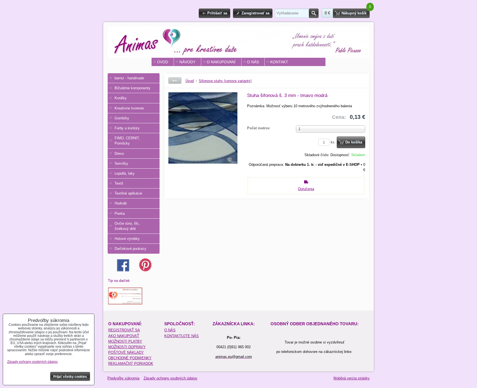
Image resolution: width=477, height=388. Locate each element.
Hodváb (121, 203)
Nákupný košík (354, 13)
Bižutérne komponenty (132, 88)
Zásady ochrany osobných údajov (170, 378)
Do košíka (353, 142)
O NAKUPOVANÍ (221, 62)
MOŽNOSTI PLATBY (125, 341)
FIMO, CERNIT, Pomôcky (127, 140)
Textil (119, 183)
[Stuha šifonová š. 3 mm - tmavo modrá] (202, 133)
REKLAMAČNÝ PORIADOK (130, 363)
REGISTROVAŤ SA (124, 330)
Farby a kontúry (127, 128)
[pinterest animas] (145, 270)
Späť (174, 80)
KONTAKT (279, 62)
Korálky (121, 98)
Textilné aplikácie (128, 193)
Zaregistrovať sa (255, 13)
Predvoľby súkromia (123, 378)
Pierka (120, 213)
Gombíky (122, 118)
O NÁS (253, 62)
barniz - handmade (129, 78)
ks (333, 142)
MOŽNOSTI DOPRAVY (127, 347)
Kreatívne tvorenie (129, 108)
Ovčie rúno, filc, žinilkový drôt (127, 226)
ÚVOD (162, 62)
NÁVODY (187, 62)
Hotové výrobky (127, 239)
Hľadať (314, 13)
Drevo (119, 153)
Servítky (121, 163)
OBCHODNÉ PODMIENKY (130, 358)
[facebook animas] (123, 270)
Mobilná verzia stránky (351, 378)
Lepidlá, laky (125, 173)
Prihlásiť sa (217, 13)
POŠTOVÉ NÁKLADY (126, 352)
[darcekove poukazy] (125, 303)
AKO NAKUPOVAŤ (123, 336)
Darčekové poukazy (130, 249)
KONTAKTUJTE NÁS (181, 336)
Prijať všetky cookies (70, 377)
